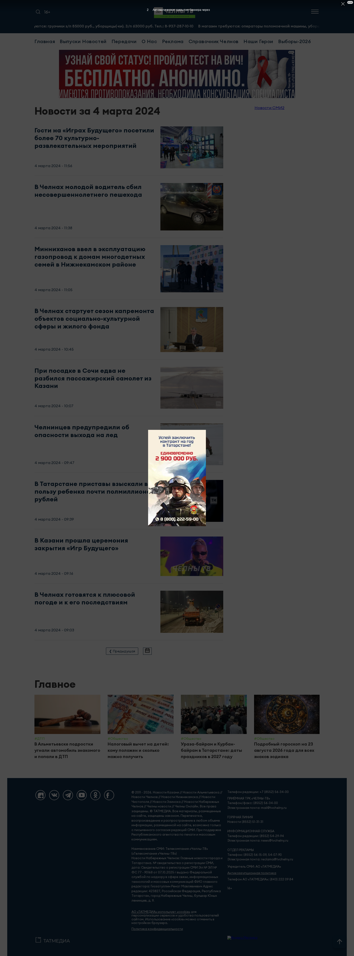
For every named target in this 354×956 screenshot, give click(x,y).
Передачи (124, 41)
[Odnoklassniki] (95, 795)
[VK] (54, 795)
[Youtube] (82, 795)
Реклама (173, 41)
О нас (149, 41)
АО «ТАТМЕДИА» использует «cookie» (160, 912)
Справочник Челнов (214, 41)
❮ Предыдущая (122, 651)
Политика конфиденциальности (157, 929)
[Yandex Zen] (40, 795)
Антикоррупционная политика (251, 873)
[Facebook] (109, 795)
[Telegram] (68, 795)
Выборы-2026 (294, 41)
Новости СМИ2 (269, 107)
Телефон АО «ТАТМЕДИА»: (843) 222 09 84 (260, 879)
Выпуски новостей (83, 41)
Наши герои (258, 41)
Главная (44, 41)
